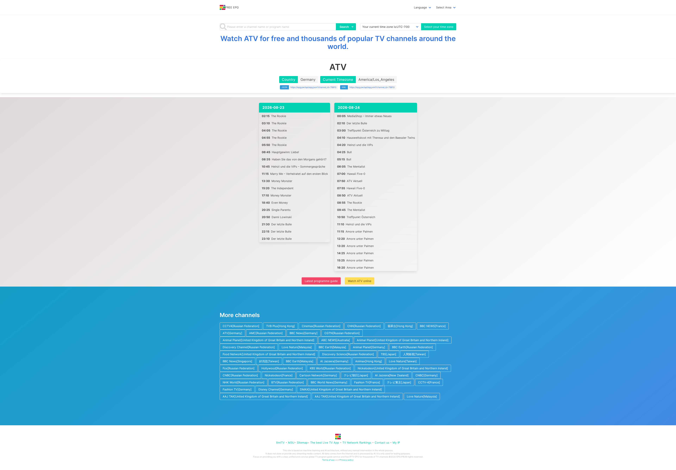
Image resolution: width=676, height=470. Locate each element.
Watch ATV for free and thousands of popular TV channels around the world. (338, 42)
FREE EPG (232, 7)
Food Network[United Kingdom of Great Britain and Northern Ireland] (269, 354)
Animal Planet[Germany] (369, 347)
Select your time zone (438, 27)
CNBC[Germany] (426, 375)
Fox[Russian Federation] (239, 368)
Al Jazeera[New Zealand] (392, 375)
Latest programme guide (321, 281)
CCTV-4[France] (429, 382)
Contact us (382, 442)
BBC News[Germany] (304, 333)
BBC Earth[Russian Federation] (412, 347)
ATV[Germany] (232, 333)
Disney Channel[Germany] (275, 389)
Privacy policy (346, 460)
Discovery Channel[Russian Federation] (249, 347)
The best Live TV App (324, 442)
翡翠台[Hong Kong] (400, 326)
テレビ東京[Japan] (399, 382)
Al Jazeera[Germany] (334, 361)
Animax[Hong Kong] (368, 361)
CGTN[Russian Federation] (342, 333)
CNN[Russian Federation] (364, 326)
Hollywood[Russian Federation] (282, 368)
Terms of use (328, 460)
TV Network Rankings (356, 442)
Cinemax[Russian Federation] (321, 326)
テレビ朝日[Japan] (356, 375)
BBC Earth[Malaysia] (332, 347)
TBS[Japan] (388, 354)
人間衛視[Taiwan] (414, 354)
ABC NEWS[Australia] (335, 340)
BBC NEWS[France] (433, 326)
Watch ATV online (359, 281)
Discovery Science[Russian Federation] (348, 354)
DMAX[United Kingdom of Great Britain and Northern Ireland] (341, 389)
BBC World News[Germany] (329, 382)
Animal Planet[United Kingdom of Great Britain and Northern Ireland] (268, 340)
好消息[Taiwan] (269, 361)
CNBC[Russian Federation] (240, 375)
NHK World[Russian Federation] (243, 382)
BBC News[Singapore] (237, 361)
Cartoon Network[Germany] (318, 375)
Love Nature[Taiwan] (403, 361)
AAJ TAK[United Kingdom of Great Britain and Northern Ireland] (265, 396)
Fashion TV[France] (367, 382)
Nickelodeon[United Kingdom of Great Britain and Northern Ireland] (403, 368)
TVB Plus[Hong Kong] (280, 326)
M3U (291, 442)
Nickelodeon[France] (279, 375)
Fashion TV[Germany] (237, 389)
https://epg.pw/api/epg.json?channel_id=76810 (313, 87)
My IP (396, 442)
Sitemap (302, 442)
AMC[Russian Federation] (266, 333)
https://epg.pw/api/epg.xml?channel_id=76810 (372, 87)
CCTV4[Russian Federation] (241, 326)
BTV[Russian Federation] (287, 382)
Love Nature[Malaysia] (297, 347)
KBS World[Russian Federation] (330, 368)
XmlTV (280, 442)
